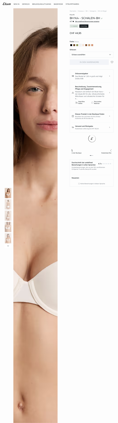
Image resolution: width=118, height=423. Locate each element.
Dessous (81, 11)
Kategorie (93, 11)
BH (87, 11)
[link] (16, 4)
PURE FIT (72, 15)
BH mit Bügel (102, 11)
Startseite (73, 11)
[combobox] (91, 54)
